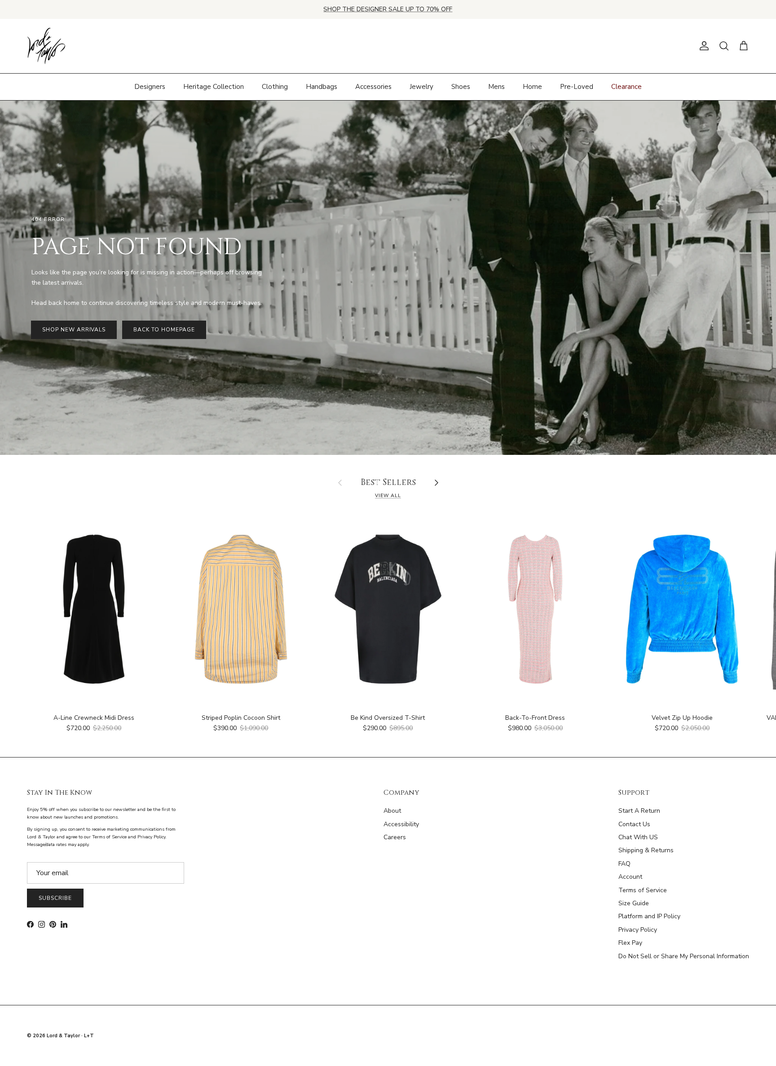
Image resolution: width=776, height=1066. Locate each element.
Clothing (275, 86)
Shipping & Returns (646, 850)
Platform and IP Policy (649, 916)
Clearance (626, 86)
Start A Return (639, 810)
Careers (395, 837)
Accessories (373, 86)
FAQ (624, 863)
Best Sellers (388, 483)
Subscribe (55, 898)
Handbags (321, 86)
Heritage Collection (213, 86)
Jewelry (421, 86)
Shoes (460, 86)
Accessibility (401, 824)
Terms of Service (642, 890)
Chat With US (638, 837)
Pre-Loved (576, 86)
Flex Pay (630, 942)
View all (388, 495)
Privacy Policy (637, 929)
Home (532, 86)
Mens (496, 86)
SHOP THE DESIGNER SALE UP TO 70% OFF (387, 9)
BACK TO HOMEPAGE (163, 329)
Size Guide (633, 903)
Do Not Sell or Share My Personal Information (683, 956)
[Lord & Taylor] (46, 46)
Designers (149, 86)
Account (630, 876)
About (392, 810)
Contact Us (634, 824)
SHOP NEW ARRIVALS (74, 329)
